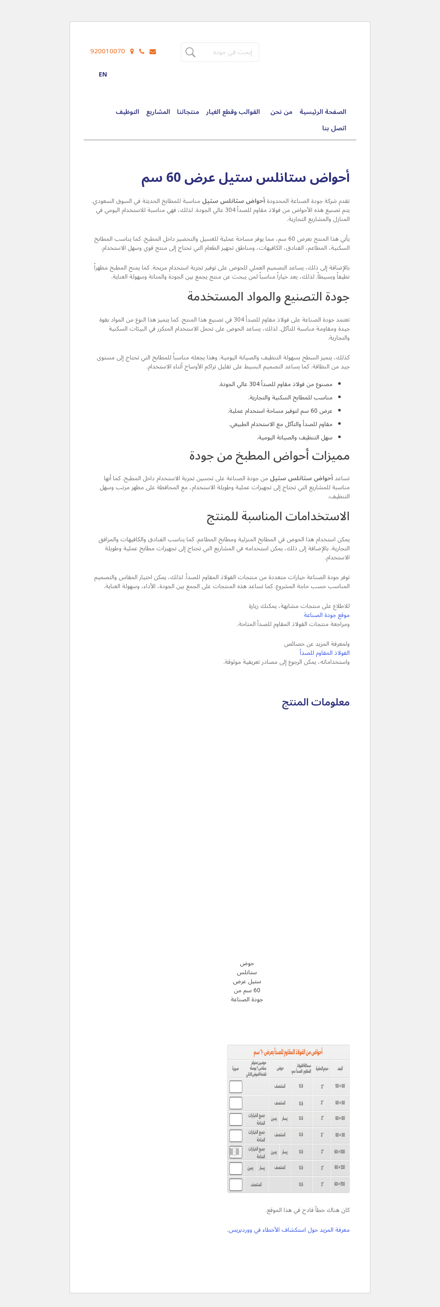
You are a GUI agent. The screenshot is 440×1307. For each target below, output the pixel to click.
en (103, 74)
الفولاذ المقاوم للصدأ (325, 653)
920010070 (107, 51)
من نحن (281, 112)
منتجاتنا (188, 112)
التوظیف (127, 112)
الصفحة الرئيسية (322, 112)
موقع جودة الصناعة (327, 615)
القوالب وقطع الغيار (233, 112)
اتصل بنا (334, 128)
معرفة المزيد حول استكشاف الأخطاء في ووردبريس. (288, 1230)
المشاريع (158, 112)
